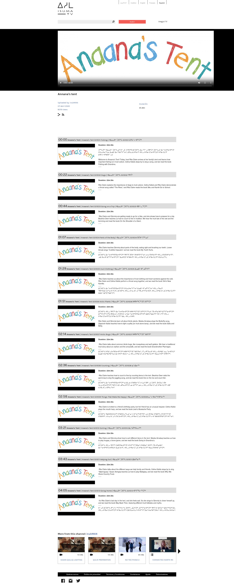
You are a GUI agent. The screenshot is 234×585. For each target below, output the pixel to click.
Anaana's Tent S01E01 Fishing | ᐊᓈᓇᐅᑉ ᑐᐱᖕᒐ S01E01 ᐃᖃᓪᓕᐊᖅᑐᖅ (112, 140)
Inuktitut (133, 3)
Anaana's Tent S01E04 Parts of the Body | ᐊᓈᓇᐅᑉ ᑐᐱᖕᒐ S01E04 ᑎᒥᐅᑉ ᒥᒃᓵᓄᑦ (114, 237)
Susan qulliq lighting (71, 560)
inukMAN (74, 103)
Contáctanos (135, 574)
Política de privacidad (92, 574)
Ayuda (148, 574)
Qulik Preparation (102, 560)
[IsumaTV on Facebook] (63, 582)
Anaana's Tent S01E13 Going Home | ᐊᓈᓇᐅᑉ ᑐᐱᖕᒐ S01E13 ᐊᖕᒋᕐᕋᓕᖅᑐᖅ (114, 491)
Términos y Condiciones (115, 574)
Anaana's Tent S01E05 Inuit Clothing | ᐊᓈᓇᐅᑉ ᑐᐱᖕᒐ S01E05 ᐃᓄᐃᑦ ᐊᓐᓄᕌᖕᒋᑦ (115, 269)
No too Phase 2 (132, 560)
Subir (132, 22)
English (142, 3)
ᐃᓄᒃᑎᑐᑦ (124, 3)
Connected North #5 (162, 560)
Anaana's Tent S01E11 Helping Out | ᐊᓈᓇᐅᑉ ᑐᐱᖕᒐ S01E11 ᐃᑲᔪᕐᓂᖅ (111, 459)
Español (162, 3)
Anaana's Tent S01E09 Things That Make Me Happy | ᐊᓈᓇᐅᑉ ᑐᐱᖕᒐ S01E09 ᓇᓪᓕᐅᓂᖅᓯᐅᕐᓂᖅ (123, 397)
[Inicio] (65, 10)
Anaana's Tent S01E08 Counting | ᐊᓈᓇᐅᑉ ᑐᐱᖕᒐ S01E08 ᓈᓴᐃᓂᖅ (110, 365)
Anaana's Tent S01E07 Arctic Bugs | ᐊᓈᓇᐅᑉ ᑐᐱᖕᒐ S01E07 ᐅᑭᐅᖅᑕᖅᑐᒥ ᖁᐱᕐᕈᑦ (116, 334)
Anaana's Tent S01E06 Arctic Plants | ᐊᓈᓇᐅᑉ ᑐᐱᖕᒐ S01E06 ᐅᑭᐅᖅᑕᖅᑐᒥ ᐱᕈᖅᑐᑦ (115, 301)
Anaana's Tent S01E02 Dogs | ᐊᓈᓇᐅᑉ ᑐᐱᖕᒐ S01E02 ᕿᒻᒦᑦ (107, 175)
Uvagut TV (162, 21)
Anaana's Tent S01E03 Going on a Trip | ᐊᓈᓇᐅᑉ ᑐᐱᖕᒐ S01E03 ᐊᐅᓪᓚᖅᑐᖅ (114, 206)
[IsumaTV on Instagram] (70, 582)
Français (152, 3)
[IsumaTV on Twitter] (78, 582)
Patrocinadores (162, 574)
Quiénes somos (72, 574)
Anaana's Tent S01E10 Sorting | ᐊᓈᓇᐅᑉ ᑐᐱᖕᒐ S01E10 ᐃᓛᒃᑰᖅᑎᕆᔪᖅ (111, 428)
